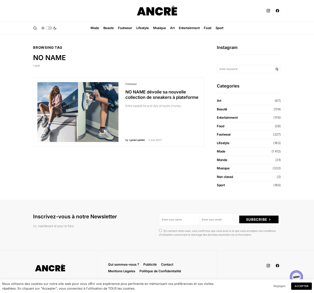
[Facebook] (277, 10)
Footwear (131, 84)
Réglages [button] (279, 286)
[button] (35, 28)
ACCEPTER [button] (301, 286)
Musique (223, 168)
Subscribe (256, 219)
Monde (222, 160)
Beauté (222, 109)
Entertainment (227, 117)
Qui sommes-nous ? (123, 264)
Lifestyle (223, 143)
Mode (221, 151)
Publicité (150, 264)
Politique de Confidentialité (160, 271)
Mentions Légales (121, 271)
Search (277, 69)
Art (219, 101)
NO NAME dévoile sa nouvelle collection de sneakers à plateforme (161, 94)
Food (220, 126)
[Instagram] (268, 10)
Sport (221, 185)
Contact (167, 264)
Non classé (225, 177)
